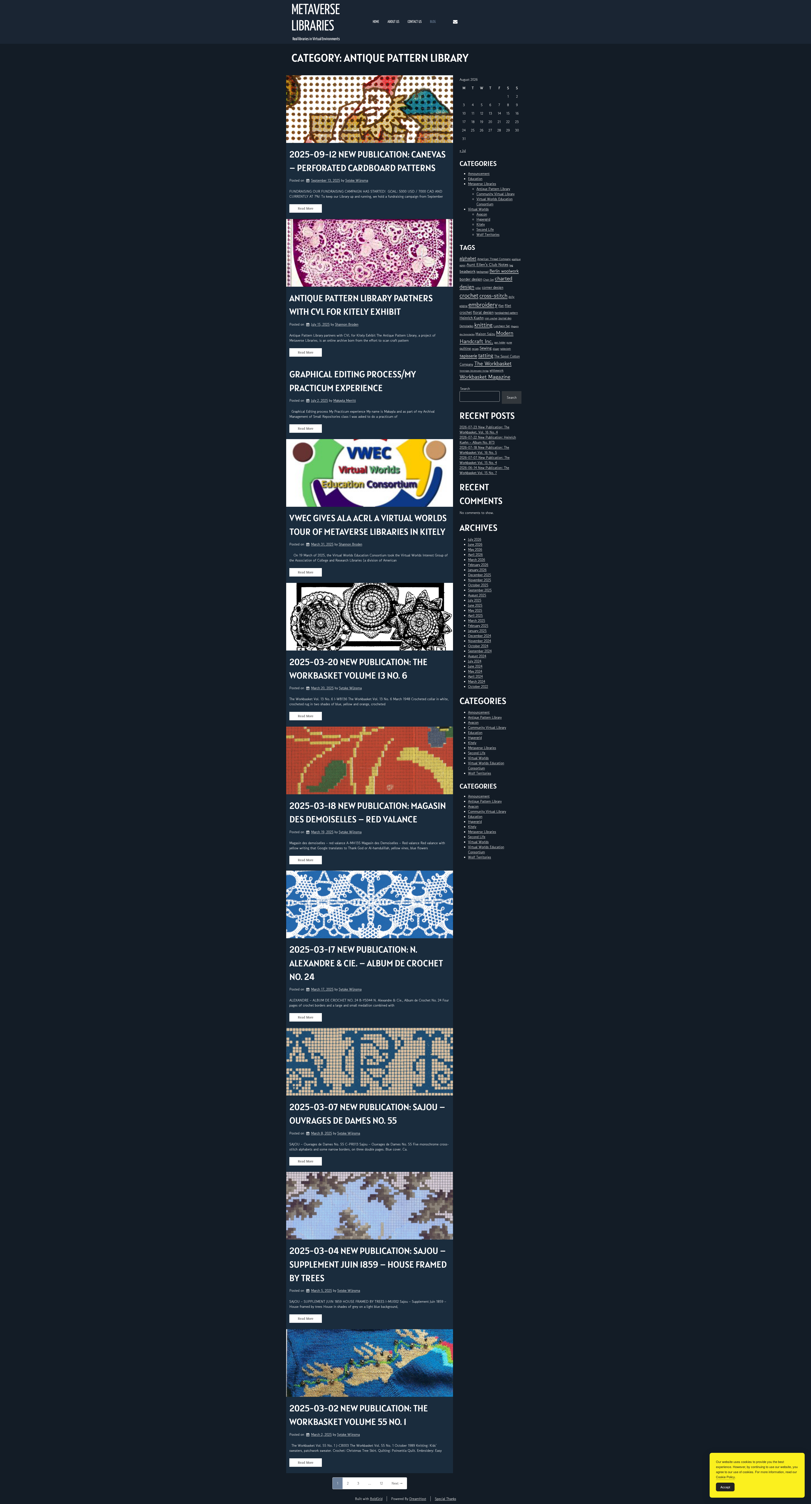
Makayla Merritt (344, 400)
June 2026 (475, 544)
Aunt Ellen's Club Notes (487, 265)
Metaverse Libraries (315, 18)
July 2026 (474, 539)
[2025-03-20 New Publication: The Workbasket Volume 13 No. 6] (369, 617)
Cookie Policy (725, 1477)
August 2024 (477, 656)
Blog (433, 22)
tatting (485, 355)
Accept (725, 1487)
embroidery (482, 304)
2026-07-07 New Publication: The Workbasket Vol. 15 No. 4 (485, 460)
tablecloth (505, 349)
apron (462, 265)
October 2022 (478, 686)
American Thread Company (494, 259)
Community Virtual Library (495, 193)
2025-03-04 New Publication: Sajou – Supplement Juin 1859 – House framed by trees (368, 1264)
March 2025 (476, 620)
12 (381, 1483)
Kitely (480, 224)
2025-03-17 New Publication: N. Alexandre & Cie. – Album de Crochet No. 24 (366, 963)
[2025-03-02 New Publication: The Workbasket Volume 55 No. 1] (369, 1363)
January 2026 (477, 569)
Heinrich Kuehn (472, 318)
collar (478, 288)
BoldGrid (376, 1498)
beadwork (467, 271)
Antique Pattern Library (493, 188)
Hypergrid (483, 219)
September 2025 (480, 590)
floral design (483, 312)
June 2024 (475, 666)
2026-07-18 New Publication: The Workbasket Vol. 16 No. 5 (484, 450)
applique (516, 259)
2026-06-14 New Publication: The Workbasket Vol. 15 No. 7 (484, 470)
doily (511, 297)
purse (509, 342)
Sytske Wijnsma (356, 180)
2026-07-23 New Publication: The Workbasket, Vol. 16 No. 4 (484, 430)
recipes (475, 349)
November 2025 (479, 579)
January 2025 (477, 630)
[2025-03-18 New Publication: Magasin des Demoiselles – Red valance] (369, 760)
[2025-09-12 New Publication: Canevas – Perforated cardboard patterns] (369, 109)
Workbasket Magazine (485, 377)
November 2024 (479, 640)
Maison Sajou (485, 333)
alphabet (468, 258)
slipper (496, 349)
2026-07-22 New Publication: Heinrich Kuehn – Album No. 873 (488, 440)
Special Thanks (445, 1498)
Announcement (479, 173)
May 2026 (475, 549)
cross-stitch (493, 296)
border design (471, 279)
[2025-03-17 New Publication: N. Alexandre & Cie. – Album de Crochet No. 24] (369, 904)
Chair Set (488, 280)
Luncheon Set (502, 326)
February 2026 (478, 564)
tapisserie (468, 355)
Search (465, 388)
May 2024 (475, 671)
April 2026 (475, 554)
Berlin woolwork (504, 271)
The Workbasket (493, 363)
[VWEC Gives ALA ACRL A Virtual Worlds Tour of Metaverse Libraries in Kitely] (369, 473)
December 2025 (479, 574)
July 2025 (474, 600)
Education (475, 178)
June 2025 (475, 605)
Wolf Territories (487, 234)
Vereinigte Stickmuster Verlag (474, 370)
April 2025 (475, 615)
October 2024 (478, 645)
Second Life (485, 229)
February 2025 (478, 625)
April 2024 (475, 676)
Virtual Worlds (478, 209)
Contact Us (415, 22)
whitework (496, 370)
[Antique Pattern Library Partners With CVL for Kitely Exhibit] (369, 253)
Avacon (481, 214)
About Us (393, 22)
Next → (397, 1483)
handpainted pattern (506, 313)
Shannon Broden (346, 324)
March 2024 (476, 681)
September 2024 (480, 650)
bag (511, 265)
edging (463, 306)
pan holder (499, 342)
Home (376, 22)
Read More (305, 208)
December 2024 (479, 635)
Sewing (486, 348)
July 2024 (474, 661)
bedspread (482, 272)
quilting (465, 348)
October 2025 (478, 585)
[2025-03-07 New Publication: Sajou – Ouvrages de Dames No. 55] (369, 1062)
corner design (492, 287)
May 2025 (475, 610)
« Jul (463, 150)
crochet (469, 295)
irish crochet (491, 318)
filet (501, 305)
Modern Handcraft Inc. (486, 337)
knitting (483, 325)
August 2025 (477, 595)
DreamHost (417, 1498)
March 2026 (476, 559)
